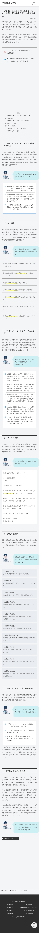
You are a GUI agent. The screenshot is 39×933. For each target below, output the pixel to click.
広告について (10, 910)
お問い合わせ (29, 913)
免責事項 (29, 905)
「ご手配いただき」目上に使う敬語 (15, 128)
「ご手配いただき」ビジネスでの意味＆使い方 (18, 115)
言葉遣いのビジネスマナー (11, 838)
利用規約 (10, 907)
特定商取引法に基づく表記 (28, 907)
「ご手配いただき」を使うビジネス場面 (17, 120)
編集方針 (10, 905)
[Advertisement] (19, 88)
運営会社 (10, 913)
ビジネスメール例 (10, 123)
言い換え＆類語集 (10, 126)
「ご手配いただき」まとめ (13, 131)
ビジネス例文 (9, 118)
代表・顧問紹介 (29, 910)
